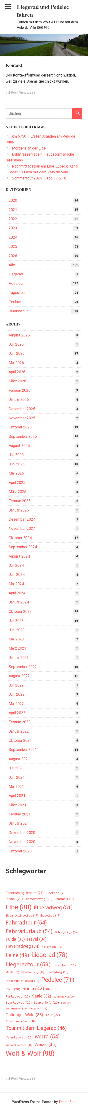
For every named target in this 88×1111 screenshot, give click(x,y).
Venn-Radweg (19, 1037)
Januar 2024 (19, 602)
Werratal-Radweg (19, 1045)
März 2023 (17, 648)
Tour (52, 1015)
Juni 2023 (17, 630)
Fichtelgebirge (66, 932)
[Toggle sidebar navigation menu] (8, 6)
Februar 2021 (20, 814)
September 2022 (23, 667)
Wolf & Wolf (30, 1053)
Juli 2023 (16, 620)
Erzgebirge (50, 915)
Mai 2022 (16, 704)
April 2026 (17, 372)
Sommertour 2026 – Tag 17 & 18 (39, 178)
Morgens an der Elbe (29, 148)
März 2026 (17, 381)
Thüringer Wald (24, 1014)
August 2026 (19, 335)
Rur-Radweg (18, 996)
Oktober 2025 (20, 427)
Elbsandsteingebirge (22, 915)
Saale (41, 996)
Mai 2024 (16, 584)
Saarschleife (46, 1002)
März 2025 (17, 492)
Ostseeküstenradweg (22, 981)
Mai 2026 (16, 363)
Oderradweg (57, 972)
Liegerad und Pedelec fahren (43, 11)
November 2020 (22, 842)
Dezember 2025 (22, 409)
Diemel (14, 899)
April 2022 (17, 713)
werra (47, 1036)
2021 (13, 210)
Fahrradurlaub (29, 931)
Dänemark (64, 899)
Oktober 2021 (20, 740)
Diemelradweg (39, 899)
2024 (13, 237)
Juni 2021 (17, 777)
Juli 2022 (16, 685)
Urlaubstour (18, 311)
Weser (45, 1044)
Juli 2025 (16, 455)
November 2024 (22, 528)
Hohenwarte (52, 946)
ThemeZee (66, 1102)
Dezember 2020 (22, 832)
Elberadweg (53, 907)
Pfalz (13, 989)
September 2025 (23, 436)
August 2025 (19, 445)
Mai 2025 (16, 473)
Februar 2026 (20, 390)
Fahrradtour (26, 922)
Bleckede (56, 893)
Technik (15, 302)
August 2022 (19, 676)
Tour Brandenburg (21, 1021)
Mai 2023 (16, 639)
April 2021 (17, 795)
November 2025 (22, 418)
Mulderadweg (32, 972)
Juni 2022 (17, 694)
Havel (37, 939)
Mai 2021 (16, 786)
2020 (13, 200)
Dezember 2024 (22, 519)
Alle (12, 265)
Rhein (33, 988)
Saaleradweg (64, 996)
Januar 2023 (19, 657)
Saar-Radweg (19, 1002)
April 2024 (17, 593)
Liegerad (16, 274)
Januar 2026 (19, 399)
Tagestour (17, 292)
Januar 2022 (19, 731)
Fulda (15, 939)
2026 (13, 256)
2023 (13, 228)
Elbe (19, 907)
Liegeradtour (28, 964)
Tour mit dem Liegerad (36, 1028)
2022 (13, 219)
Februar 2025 (20, 501)
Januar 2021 (19, 823)
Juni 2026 (17, 353)
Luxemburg (64, 965)
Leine (17, 955)
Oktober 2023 (20, 611)
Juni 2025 (17, 464)
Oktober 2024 (20, 538)
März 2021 (17, 805)
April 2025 (17, 482)
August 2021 (19, 759)
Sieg (66, 1002)
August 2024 (19, 556)
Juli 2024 (16, 565)
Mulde (12, 972)
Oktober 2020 (20, 851)
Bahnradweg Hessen (25, 893)
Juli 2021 (16, 768)
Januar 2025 (19, 510)
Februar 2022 (20, 722)
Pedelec (16, 283)
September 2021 (23, 749)
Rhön (53, 989)
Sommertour (16, 1008)
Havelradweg (22, 946)
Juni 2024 (17, 574)
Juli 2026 (16, 344)
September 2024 (23, 547)
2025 (13, 246)
